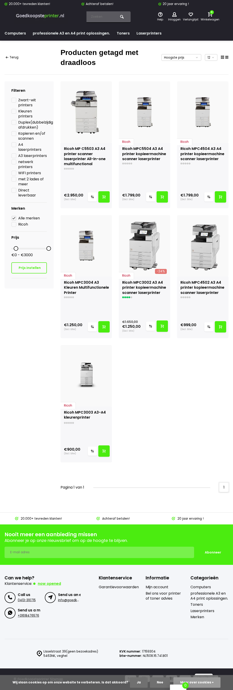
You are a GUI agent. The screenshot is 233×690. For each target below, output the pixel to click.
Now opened (49, 583)
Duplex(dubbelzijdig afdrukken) (35, 125)
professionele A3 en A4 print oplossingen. (71, 33)
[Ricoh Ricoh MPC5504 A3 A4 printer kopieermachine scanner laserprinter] (144, 112)
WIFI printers (29, 173)
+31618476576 (28, 615)
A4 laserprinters (29, 147)
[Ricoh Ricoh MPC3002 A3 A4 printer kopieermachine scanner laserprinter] (144, 246)
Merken (197, 617)
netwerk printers (25, 164)
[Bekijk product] (104, 197)
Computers (15, 33)
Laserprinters (149, 33)
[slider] (16, 248)
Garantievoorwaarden (119, 587)
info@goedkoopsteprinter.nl (79, 600)
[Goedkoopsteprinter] (41, 17)
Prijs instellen (30, 268)
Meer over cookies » (197, 682)
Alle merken (29, 218)
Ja (139, 682)
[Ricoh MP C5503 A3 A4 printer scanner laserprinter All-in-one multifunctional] (86, 112)
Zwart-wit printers (27, 103)
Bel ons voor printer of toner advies (163, 596)
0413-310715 (27, 600)
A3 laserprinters (32, 155)
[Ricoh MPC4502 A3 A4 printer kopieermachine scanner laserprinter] (202, 246)
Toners (123, 33)
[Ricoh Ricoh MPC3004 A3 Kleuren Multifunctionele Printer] (86, 246)
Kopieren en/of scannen (31, 136)
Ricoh (23, 224)
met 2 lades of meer (31, 182)
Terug (14, 57)
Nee (160, 682)
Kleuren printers (25, 114)
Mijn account (157, 587)
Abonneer (213, 552)
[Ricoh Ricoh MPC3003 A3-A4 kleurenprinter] (86, 376)
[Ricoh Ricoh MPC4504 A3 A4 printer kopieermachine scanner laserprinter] (202, 112)
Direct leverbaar (27, 193)
